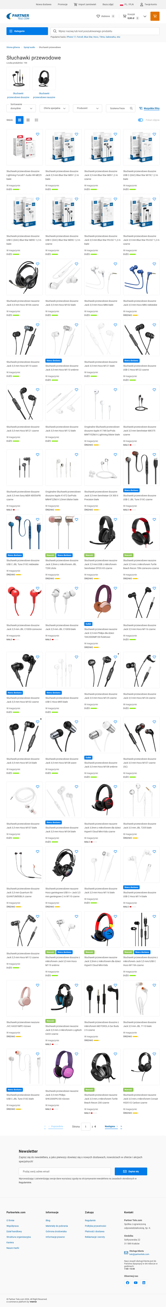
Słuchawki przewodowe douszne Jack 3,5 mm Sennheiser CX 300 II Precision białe (101, 495)
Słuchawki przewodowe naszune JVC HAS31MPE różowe (22, 1024)
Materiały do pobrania (57, 1226)
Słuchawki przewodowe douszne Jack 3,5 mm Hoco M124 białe (22, 761)
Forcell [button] (80, 37)
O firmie (10, 1220)
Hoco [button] (95, 37)
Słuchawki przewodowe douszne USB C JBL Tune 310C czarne (139, 497)
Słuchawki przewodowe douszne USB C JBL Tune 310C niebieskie (22, 562)
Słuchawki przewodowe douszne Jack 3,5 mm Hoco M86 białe (100, 303)
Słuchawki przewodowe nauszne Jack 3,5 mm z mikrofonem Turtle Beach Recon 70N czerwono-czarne (141, 564)
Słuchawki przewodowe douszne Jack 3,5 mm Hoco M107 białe (22, 825)
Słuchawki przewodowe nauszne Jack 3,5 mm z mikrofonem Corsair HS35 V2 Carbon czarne (140, 1099)
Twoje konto (151, 4)
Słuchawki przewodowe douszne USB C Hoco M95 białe (61, 700)
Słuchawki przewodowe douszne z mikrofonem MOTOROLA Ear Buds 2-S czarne (101, 1026)
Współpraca (12, 1226)
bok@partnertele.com (139, 1254)
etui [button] (118, 37)
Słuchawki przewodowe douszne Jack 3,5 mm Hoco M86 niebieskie (140, 303)
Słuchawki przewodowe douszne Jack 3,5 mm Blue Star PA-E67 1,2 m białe (102, 240)
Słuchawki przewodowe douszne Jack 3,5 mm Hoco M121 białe (100, 364)
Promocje (62, 4)
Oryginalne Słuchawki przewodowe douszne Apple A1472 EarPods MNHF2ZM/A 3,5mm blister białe (63, 495)
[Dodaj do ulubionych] (38, 134)
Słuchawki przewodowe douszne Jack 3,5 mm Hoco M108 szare (61, 761)
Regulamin (90, 1220)
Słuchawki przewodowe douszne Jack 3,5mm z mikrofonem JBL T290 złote (61, 564)
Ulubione (107, 16)
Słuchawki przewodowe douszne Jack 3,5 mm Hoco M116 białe (100, 890)
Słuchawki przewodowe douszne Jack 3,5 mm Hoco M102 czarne (22, 700)
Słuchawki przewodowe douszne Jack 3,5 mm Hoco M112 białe (61, 429)
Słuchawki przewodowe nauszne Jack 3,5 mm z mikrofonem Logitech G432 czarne (63, 1030)
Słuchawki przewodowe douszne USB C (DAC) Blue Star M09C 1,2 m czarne (62, 240)
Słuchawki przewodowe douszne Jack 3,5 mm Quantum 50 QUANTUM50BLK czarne (22, 892)
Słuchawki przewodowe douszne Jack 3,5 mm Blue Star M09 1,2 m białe (62, 175)
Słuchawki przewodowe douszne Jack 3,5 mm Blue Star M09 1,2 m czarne (101, 175)
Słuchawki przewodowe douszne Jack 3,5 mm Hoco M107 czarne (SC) (139, 763)
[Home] (17, 16)
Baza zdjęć (108, 4)
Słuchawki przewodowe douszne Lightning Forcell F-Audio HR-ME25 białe (24, 175)
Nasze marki (12, 1248)
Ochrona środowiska (56, 1231)
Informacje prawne (55, 1237)
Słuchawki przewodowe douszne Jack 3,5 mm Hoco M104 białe (61, 829)
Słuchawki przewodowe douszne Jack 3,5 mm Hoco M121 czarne (22, 429)
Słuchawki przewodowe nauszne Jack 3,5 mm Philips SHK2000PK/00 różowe (61, 1095)
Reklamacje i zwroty (95, 1237)
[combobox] (21, 108)
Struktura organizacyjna (18, 1237)
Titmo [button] (102, 37)
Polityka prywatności (95, 1226)
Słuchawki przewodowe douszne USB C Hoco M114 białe (139, 894)
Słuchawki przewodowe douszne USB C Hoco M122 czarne (139, 368)
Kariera (10, 1242)
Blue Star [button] (88, 37)
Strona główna (13, 47)
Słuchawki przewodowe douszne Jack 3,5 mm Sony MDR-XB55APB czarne (23, 495)
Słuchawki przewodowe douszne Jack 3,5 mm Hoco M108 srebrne (100, 764)
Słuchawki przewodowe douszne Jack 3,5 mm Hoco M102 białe (61, 303)
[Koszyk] (155, 16)
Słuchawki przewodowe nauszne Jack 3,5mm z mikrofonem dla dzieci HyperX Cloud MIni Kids (102, 961)
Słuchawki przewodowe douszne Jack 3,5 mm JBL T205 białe (139, 825)
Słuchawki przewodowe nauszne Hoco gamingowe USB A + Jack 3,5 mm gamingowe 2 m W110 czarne (62, 892)
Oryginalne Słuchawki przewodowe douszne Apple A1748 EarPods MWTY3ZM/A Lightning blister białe (102, 431)
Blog (48, 1220)
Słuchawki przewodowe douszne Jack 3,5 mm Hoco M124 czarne (139, 696)
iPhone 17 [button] (71, 37)
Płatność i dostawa (94, 1231)
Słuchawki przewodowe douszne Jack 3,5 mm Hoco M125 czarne (100, 696)
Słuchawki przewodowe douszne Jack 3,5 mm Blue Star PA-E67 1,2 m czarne (141, 240)
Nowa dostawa (43, 4)
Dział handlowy (14, 1231)
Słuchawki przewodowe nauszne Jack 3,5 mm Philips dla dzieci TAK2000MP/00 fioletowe (100, 633)
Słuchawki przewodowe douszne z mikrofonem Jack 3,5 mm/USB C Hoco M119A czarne (140, 961)
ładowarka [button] (111, 37)
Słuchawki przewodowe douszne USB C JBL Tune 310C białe (22, 1097)
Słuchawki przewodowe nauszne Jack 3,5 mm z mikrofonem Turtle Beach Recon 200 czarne (101, 1099)
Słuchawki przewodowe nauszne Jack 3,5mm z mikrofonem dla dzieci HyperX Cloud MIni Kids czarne (102, 827)
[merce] (33, 1302)
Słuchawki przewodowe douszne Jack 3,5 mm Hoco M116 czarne (139, 627)
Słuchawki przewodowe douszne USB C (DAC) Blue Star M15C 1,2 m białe (140, 175)
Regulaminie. (25, 1182)
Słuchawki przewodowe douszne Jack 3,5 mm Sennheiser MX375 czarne (139, 431)
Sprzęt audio (29, 47)
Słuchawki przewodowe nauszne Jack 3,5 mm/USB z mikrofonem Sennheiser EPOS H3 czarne (100, 564)
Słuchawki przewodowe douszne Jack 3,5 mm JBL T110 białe (139, 1024)
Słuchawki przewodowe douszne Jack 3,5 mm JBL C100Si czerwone (24, 627)
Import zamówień (87, 4)
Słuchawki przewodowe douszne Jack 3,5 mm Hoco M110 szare (22, 364)
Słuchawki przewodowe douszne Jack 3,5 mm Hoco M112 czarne (22, 955)
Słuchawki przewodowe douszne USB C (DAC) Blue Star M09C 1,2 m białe (23, 240)
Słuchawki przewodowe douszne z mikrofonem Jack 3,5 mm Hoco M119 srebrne (62, 961)
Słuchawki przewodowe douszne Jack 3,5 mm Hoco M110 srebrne (61, 368)
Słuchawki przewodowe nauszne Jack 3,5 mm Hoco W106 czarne (22, 303)
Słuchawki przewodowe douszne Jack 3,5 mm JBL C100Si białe (61, 627)
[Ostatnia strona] (121, 1126)
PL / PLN (129, 4)
